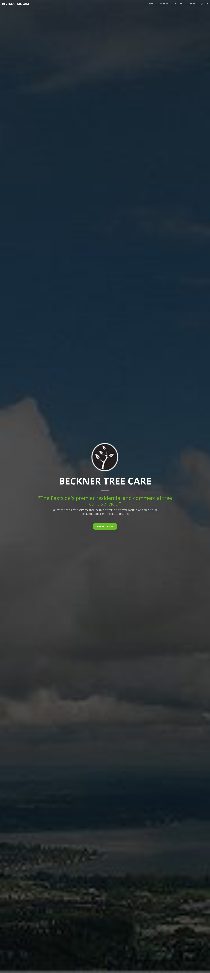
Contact (192, 3)
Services (164, 3)
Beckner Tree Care (15, 3)
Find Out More (105, 526)
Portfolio (177, 3)
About (152, 3)
